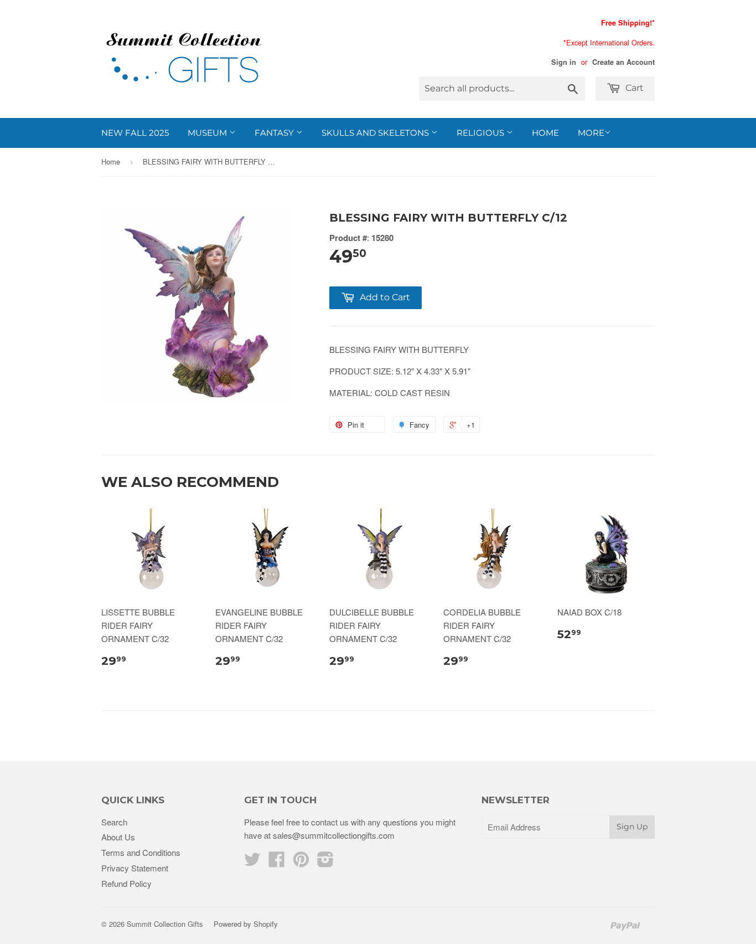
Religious (481, 132)
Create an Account (623, 62)
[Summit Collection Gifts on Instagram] (325, 862)
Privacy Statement (134, 868)
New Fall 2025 (135, 132)
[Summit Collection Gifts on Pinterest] (301, 862)
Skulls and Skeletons (376, 132)
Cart (633, 88)
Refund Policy (126, 883)
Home (545, 132)
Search (114, 822)
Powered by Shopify (246, 924)
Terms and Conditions (140, 852)
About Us (118, 837)
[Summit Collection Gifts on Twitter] (252, 862)
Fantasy (275, 132)
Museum (208, 132)
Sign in (563, 62)
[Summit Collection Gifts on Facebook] (276, 862)
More (591, 132)
